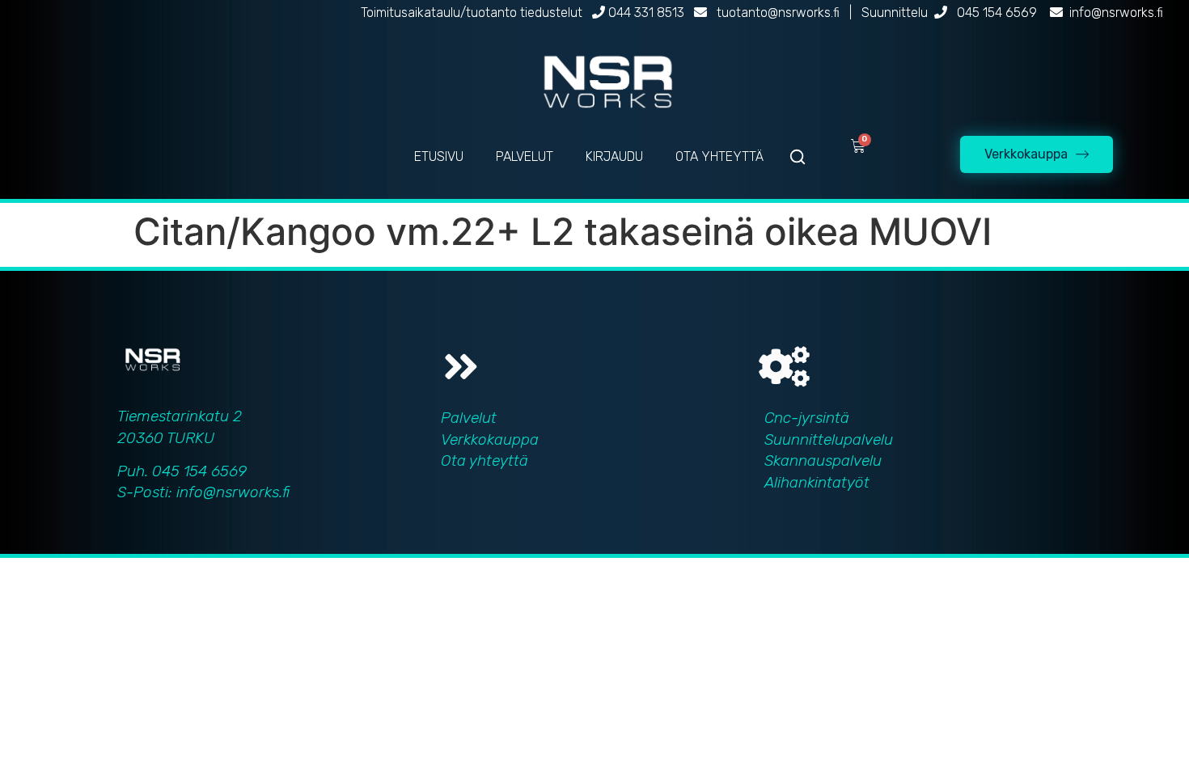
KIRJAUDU (614, 156)
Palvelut (469, 417)
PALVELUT (524, 156)
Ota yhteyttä (484, 460)
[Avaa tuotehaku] (797, 157)
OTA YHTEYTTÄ (719, 156)
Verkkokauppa (490, 439)
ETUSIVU (438, 156)
